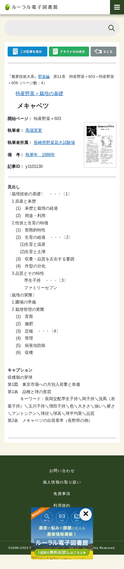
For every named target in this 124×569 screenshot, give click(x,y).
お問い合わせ (62, 470)
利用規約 (62, 505)
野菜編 (44, 76)
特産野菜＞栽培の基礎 (39, 93)
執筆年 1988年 (40, 154)
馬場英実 (33, 130)
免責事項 (62, 493)
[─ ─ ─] (117, 7)
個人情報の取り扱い (62, 482)
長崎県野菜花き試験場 (54, 142)
